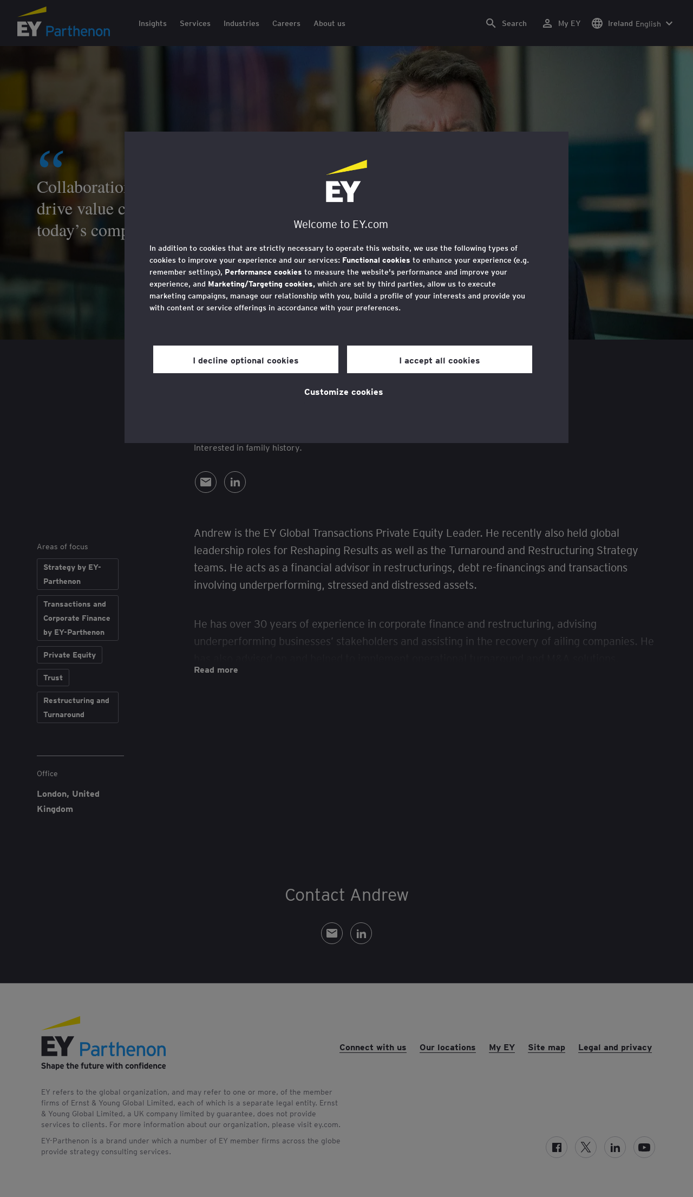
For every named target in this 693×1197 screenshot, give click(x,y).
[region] (346, 287)
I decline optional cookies (246, 360)
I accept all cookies (439, 360)
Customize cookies (343, 391)
